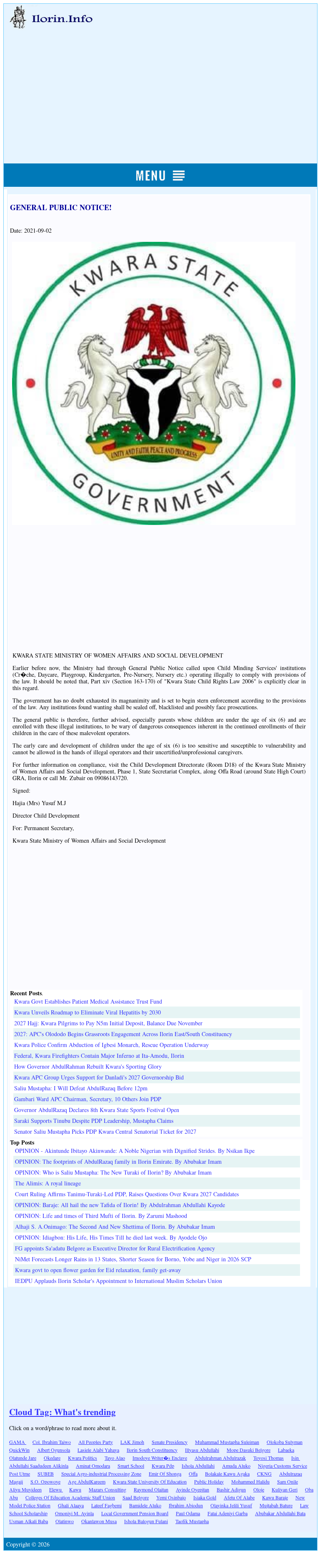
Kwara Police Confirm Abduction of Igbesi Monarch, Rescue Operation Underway (111, 1045)
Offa (193, 1473)
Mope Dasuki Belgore (248, 1449)
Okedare (52, 1457)
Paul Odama (188, 1513)
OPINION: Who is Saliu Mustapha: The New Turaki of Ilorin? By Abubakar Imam (113, 1172)
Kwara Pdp (163, 1465)
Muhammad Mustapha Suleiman (227, 1442)
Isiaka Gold (204, 1497)
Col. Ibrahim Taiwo (51, 1442)
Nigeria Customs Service (282, 1465)
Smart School (131, 1465)
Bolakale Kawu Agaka (227, 1473)
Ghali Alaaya (71, 1505)
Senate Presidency (170, 1442)
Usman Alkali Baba (28, 1521)
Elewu (56, 1489)
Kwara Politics (82, 1457)
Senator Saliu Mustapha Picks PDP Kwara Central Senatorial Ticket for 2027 (105, 1131)
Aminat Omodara (93, 1465)
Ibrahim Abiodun (186, 1505)
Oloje (258, 1489)
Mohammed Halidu (250, 1481)
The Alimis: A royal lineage (48, 1183)
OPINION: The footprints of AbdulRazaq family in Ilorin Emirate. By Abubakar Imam (118, 1161)
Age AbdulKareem (86, 1481)
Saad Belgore (135, 1497)
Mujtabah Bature (276, 1505)
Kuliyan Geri (285, 1489)
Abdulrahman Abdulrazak (220, 1457)
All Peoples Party (95, 1442)
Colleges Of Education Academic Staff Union (70, 1497)
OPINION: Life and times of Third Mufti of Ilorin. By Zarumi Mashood (101, 1216)
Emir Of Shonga (165, 1473)
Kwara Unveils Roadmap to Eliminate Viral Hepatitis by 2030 (87, 1012)
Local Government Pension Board (134, 1513)
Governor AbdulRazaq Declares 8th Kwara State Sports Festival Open (96, 1110)
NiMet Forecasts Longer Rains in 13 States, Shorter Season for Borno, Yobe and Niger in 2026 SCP (133, 1259)
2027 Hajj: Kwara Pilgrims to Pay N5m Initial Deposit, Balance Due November (108, 1023)
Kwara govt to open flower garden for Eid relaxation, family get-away (98, 1270)
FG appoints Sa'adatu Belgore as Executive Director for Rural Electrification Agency (115, 1248)
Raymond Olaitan (151, 1489)
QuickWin (19, 1449)
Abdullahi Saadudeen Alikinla (38, 1465)
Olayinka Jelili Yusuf (231, 1505)
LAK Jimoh (132, 1442)
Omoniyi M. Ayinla (74, 1513)
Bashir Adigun (231, 1489)
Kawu (75, 1489)
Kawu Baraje (275, 1497)
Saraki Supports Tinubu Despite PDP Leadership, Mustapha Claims (93, 1121)
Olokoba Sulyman (284, 1442)
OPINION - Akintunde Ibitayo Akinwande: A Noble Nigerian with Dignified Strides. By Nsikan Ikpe (135, 1151)
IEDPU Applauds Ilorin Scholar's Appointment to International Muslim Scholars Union (118, 1281)
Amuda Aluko (236, 1465)
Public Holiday (209, 1481)
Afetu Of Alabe (239, 1497)
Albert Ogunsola (53, 1449)
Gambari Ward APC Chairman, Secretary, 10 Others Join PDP (87, 1099)
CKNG (264, 1473)
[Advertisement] (160, 86)
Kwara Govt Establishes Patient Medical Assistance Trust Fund (88, 1001)
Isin (295, 1457)
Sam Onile (287, 1481)
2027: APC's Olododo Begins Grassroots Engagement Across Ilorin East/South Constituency (123, 1034)
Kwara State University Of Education (150, 1481)
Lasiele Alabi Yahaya (98, 1449)
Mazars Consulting (107, 1489)
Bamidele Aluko (145, 1505)
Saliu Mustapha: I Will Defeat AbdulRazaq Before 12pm (81, 1088)
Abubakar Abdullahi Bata (280, 1513)
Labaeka (286, 1449)
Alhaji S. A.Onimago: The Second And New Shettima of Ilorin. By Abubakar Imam (115, 1226)
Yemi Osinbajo (171, 1497)
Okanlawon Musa (99, 1521)
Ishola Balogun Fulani (146, 1521)
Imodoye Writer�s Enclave (159, 1457)
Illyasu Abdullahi (202, 1449)
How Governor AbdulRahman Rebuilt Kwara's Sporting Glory (88, 1066)
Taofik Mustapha (192, 1521)
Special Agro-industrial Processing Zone (101, 1473)
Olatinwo (64, 1521)
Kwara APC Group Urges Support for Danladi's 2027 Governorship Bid (99, 1077)
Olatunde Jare (22, 1457)
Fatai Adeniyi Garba (228, 1513)
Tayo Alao (115, 1457)
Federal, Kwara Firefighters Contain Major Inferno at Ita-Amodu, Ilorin (99, 1055)
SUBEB (46, 1473)
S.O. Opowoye (45, 1481)
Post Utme (19, 1473)
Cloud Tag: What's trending (62, 1412)
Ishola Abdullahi (198, 1465)
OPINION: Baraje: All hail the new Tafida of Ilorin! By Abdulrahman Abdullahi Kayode (120, 1205)
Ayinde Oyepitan (192, 1489)
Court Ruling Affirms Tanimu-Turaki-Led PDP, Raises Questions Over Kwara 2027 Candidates (127, 1194)
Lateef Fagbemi (106, 1505)
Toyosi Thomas (268, 1457)
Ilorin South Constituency (152, 1449)
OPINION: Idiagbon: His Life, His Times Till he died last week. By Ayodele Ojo (111, 1237)
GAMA (17, 1442)
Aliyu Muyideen (25, 1489)
